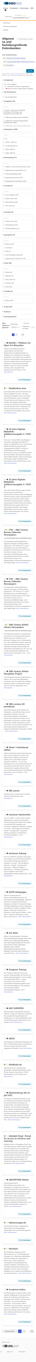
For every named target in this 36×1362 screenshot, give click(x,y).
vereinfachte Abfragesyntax (16, 73)
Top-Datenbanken (9, 92)
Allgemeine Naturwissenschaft (16, 117)
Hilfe (31, 8)
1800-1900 (10, 153)
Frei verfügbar (12, 84)
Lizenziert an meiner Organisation (18, 86)
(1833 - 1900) (11, 142)
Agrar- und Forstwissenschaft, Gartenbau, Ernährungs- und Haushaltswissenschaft (14, 112)
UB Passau (6, 23)
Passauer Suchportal (10, 26)
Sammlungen (24, 8)
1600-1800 (10, 149)
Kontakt (5, 30)
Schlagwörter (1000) (10, 129)
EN (5, 10)
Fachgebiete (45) (8, 101)
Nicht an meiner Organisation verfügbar (20, 88)
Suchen (5, 8)
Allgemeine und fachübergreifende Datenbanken (16, 121)
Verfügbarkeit (7, 80)
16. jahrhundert (11, 146)
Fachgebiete (14, 8)
